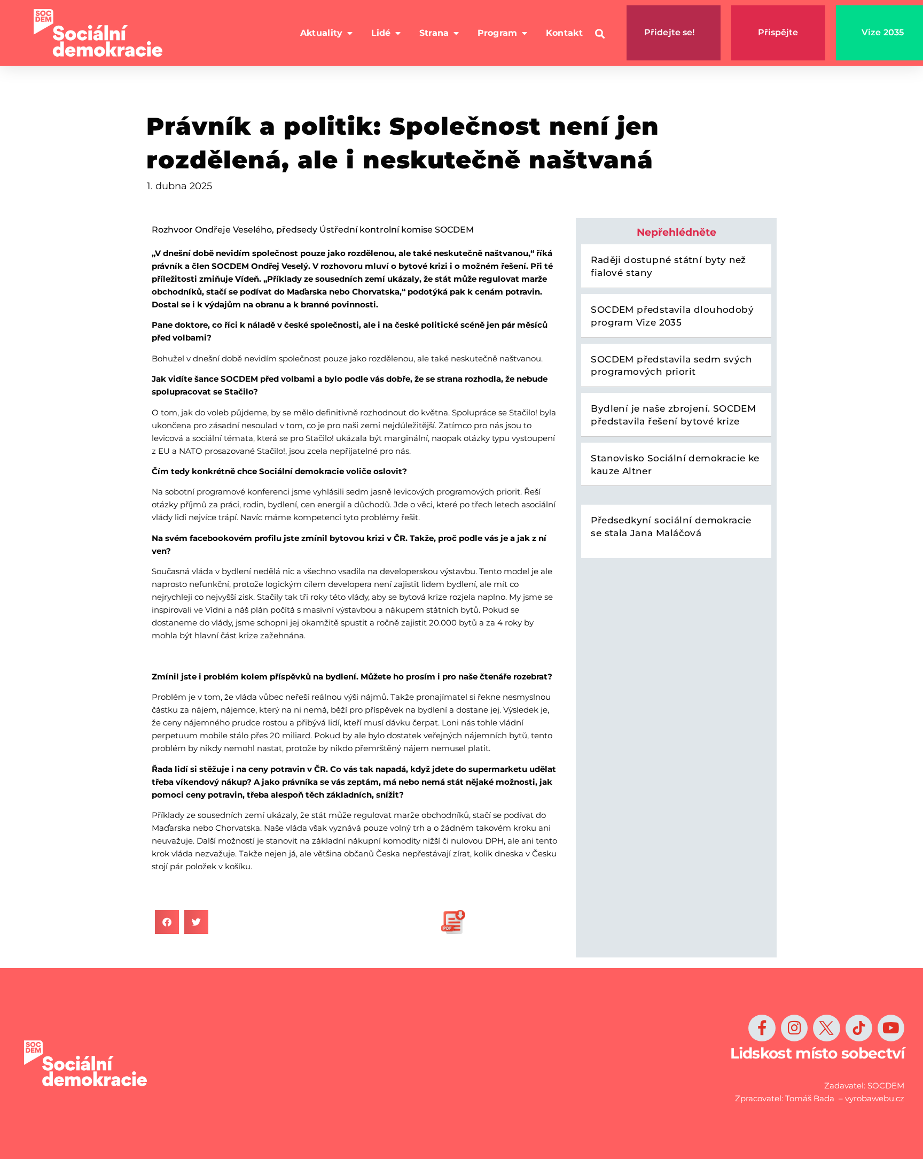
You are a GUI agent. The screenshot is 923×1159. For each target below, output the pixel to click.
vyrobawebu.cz (874, 1098)
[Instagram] (794, 1028)
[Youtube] (891, 1028)
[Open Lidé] (398, 33)
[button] (600, 34)
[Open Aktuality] (350, 33)
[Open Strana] (456, 33)
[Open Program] (524, 33)
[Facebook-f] (761, 1028)
